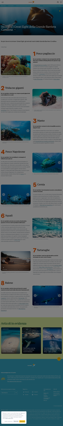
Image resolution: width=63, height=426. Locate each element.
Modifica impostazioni (9, 421)
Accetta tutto (22, 421)
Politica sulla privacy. (9, 418)
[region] (13, 417)
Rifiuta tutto (16, 421)
